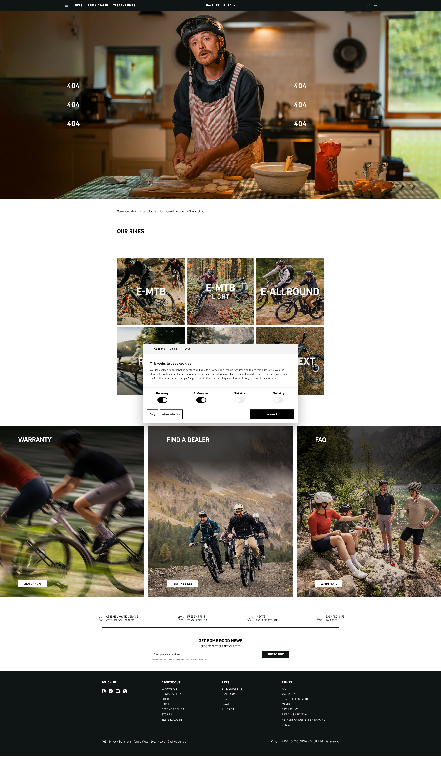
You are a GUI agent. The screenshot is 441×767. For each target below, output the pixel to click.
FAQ (284, 688)
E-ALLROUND (229, 694)
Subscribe (275, 654)
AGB (104, 741)
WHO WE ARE (170, 688)
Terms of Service (198, 659)
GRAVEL (226, 704)
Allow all (272, 414)
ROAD (225, 699)
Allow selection (171, 414)
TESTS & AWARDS (172, 719)
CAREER (166, 704)
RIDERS (166, 699)
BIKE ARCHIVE (290, 709)
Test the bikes (124, 5)
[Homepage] (220, 5)
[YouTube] (118, 691)
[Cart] (368, 5)
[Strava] (125, 691)
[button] (66, 5)
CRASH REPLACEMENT (295, 699)
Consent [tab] (159, 348)
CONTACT (287, 725)
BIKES (78, 5)
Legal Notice (158, 741)
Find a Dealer (98, 5)
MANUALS (288, 704)
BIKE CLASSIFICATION (294, 714)
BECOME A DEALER (173, 709)
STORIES (167, 714)
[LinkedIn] (111, 691)
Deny (153, 414)
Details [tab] (174, 348)
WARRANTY (288, 694)
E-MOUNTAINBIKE (232, 688)
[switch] (201, 400)
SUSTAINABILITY (171, 694)
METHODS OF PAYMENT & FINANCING (303, 719)
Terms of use (141, 741)
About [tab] (186, 348)
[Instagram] (104, 691)
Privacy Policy (186, 659)
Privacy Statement (120, 741)
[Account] (375, 5)
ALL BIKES (228, 709)
